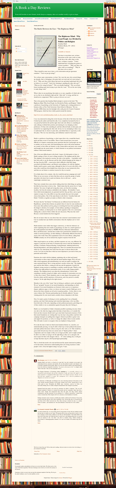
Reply (39, 404)
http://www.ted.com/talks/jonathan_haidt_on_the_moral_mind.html (53, 115)
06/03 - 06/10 (93, 205)
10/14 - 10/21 (93, 167)
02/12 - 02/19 (93, 245)
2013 (90, 152)
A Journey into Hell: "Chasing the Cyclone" (22, 99)
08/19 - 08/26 (93, 185)
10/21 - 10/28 (93, 165)
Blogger (70, 477)
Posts (18, 48)
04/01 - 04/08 (93, 232)
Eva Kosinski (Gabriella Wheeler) (46, 409)
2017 (90, 143)
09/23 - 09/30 (93, 174)
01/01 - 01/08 (93, 258)
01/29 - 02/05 (93, 249)
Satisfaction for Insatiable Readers (21, 116)
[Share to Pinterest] (64, 351)
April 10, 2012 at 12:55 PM (51, 360)
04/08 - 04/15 (93, 221)
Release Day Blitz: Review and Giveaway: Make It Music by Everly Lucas (22, 147)
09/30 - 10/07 (93, 172)
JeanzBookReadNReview (22, 125)
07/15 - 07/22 (93, 192)
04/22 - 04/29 (93, 216)
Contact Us (79, 18)
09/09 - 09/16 (93, 179)
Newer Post (36, 451)
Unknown (92, 33)
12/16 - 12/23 (93, 156)
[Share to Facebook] (63, 351)
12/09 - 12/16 (93, 158)
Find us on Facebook (19, 460)
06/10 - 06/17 (93, 203)
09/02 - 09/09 (93, 181)
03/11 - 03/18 (93, 236)
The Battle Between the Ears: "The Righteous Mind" (95, 228)
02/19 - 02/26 (93, 243)
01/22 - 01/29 (93, 252)
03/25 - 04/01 (93, 234)
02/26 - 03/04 (93, 240)
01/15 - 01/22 (93, 254)
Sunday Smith (93, 31)
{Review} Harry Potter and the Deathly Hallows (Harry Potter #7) (22, 139)
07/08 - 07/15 (93, 194)
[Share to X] (61, 351)
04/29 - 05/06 (93, 214)
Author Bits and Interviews (41, 18)
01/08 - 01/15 (93, 256)
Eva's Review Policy (69, 18)
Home (85, 18)
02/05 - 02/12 (93, 247)
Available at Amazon (64, 52)
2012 (90, 154)
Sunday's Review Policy (56, 18)
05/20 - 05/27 (93, 210)
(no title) (25, 81)
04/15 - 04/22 (93, 219)
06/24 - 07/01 (93, 199)
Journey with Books (21, 144)
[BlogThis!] (60, 351)
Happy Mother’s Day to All (22, 154)
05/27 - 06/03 (93, 208)
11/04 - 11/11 (93, 163)
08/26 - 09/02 (93, 183)
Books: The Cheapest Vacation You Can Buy (22, 136)
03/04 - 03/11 (93, 238)
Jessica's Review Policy (19, 21)
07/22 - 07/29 (93, 190)
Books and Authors (27, 18)
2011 (90, 261)
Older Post (79, 451)
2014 (90, 150)
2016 (90, 145)
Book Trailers (17, 18)
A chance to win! (94, 18)
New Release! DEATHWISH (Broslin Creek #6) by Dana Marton (22, 161)
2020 (90, 141)
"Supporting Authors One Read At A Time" (94, 269)
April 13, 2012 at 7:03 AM (62, 409)
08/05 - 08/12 (93, 187)
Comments (19, 51)
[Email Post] (56, 350)
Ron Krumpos (41, 360)
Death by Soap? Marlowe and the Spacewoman (95, 224)
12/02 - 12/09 (93, 161)
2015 (90, 148)
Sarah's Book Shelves (22, 158)
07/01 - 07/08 (93, 196)
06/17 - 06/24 (93, 201)
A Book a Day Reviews (32, 7)
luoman (60, 477)
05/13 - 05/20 (93, 212)
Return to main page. (20, 25)
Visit (62, 472)
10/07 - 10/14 (93, 170)
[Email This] (58, 351)
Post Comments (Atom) (45, 454)
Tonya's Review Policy (32, 21)
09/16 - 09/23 (93, 176)
